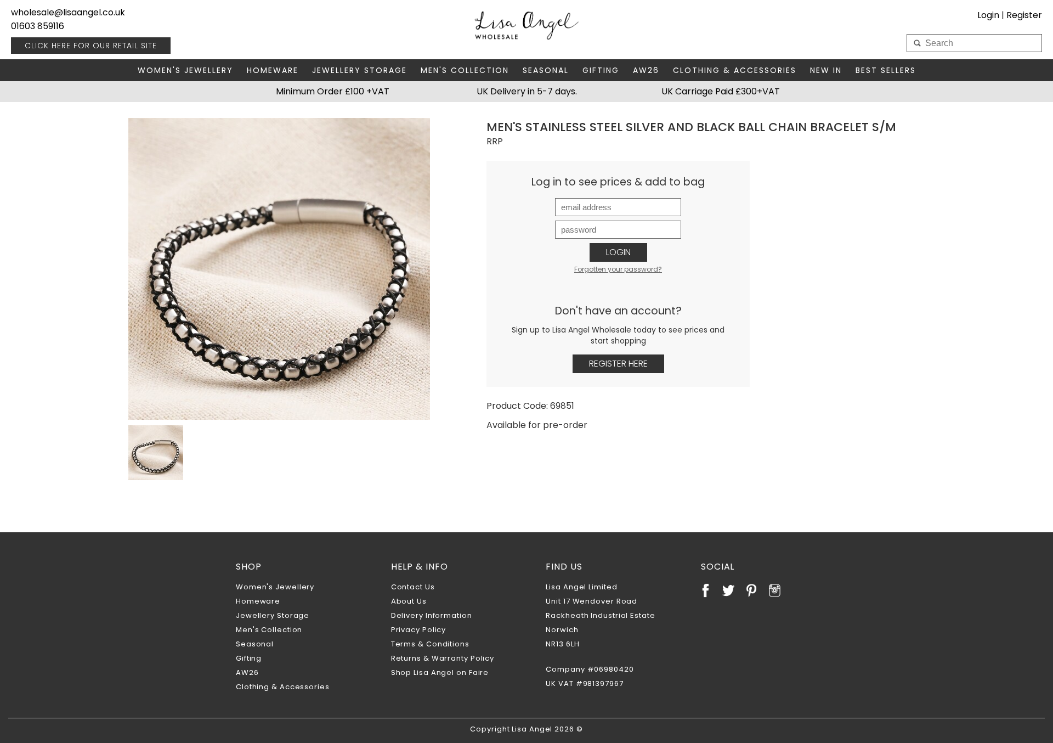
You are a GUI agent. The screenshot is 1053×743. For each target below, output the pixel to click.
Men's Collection (465, 70)
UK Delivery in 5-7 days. (527, 91)
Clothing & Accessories (734, 70)
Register (1024, 15)
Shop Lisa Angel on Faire (440, 672)
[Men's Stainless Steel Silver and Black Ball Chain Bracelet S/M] (279, 269)
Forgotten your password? (618, 269)
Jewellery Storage (359, 70)
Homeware (272, 70)
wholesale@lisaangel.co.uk (68, 12)
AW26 (646, 70)
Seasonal (546, 70)
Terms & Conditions (430, 644)
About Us (409, 601)
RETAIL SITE (91, 45)
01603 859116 (37, 26)
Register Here (618, 363)
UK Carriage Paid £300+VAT (720, 91)
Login (618, 252)
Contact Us (413, 587)
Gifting (600, 70)
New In (826, 70)
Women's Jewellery (185, 70)
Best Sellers (886, 70)
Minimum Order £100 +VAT (332, 91)
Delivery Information (431, 615)
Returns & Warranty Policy (443, 658)
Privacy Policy (418, 629)
